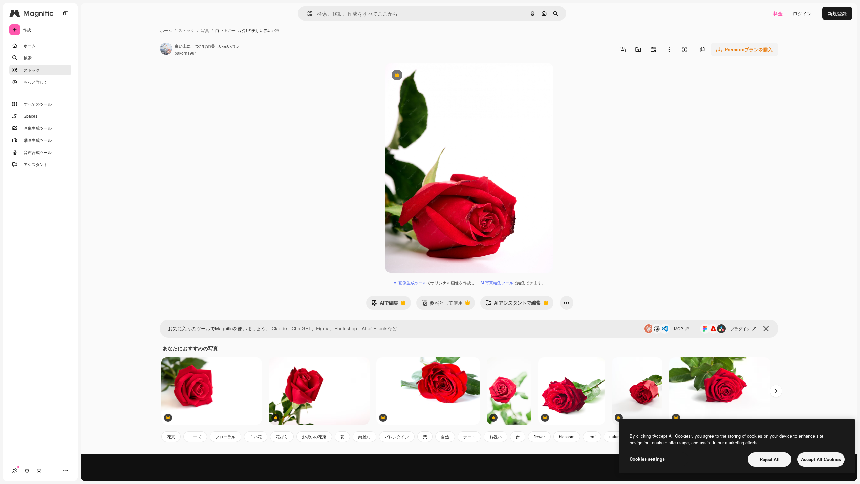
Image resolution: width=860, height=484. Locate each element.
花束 (171, 436)
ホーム (166, 30)
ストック (186, 30)
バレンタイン (397, 436)
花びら (282, 436)
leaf (592, 436)
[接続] (14, 470)
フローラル (225, 436)
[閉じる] (766, 329)
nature (615, 436)
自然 (445, 436)
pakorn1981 (186, 53)
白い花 (256, 436)
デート (469, 436)
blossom (566, 436)
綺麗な (364, 436)
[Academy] (27, 470)
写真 (205, 30)
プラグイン (740, 328)
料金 (778, 13)
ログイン (802, 13)
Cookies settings (647, 459)
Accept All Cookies (821, 459)
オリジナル (431, 75)
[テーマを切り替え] (39, 470)
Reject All (770, 459)
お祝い (495, 436)
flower (539, 436)
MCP (678, 328)
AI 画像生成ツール (410, 282)
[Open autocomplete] (307, 13)
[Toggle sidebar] (65, 13)
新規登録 (837, 13)
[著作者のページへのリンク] (166, 49)
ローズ (195, 436)
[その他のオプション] (669, 49)
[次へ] (776, 391)
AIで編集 (384, 304)
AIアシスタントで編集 (513, 304)
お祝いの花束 (314, 436)
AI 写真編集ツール (496, 282)
